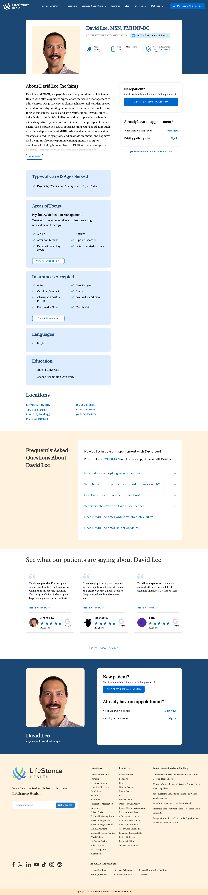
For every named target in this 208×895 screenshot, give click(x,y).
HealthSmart (45, 313)
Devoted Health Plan (88, 297)
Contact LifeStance (123, 874)
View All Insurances (48, 318)
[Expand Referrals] (145, 6)
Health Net (82, 307)
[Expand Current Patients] (162, 6)
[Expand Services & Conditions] (105, 6)
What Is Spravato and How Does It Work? (172, 803)
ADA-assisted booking (130, 816)
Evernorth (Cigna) (48, 307)
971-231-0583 (87, 410)
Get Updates (65, 805)
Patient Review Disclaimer (104, 648)
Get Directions (87, 405)
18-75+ (97, 52)
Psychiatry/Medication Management (59, 186)
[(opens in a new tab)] (13, 864)
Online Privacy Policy (129, 804)
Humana (81, 313)
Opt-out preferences (128, 845)
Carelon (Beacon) (48, 291)
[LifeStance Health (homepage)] (16, 6)
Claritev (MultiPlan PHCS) (48, 299)
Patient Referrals (127, 775)
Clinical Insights (127, 787)
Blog (121, 783)
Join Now (172, 131)
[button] (50, 6)
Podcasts (123, 779)
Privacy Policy (126, 800)
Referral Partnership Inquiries (153, 870)
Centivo (80, 291)
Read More (34, 157)
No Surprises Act (99, 874)
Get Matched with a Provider (187, 6)
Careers (143, 874)
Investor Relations (123, 870)
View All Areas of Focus (48, 261)
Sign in (174, 138)
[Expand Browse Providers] (61, 6)
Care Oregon (84, 285)
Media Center (125, 791)
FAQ (121, 796)
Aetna (40, 285)
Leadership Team (99, 870)
